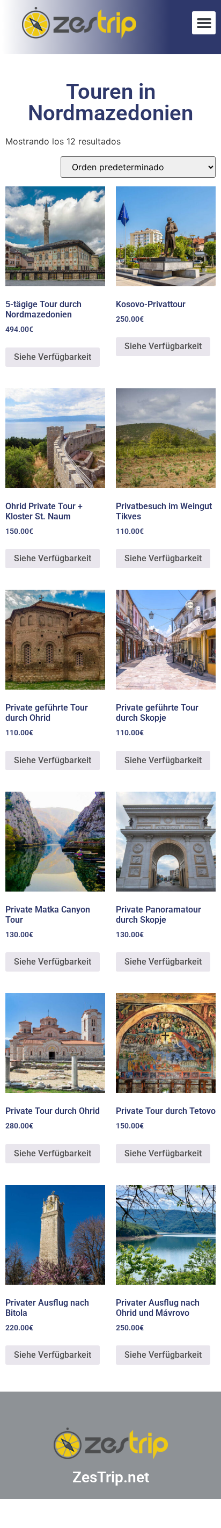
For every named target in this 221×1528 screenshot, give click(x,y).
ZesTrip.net (110, 1477)
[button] (204, 23)
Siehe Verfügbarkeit (52, 357)
